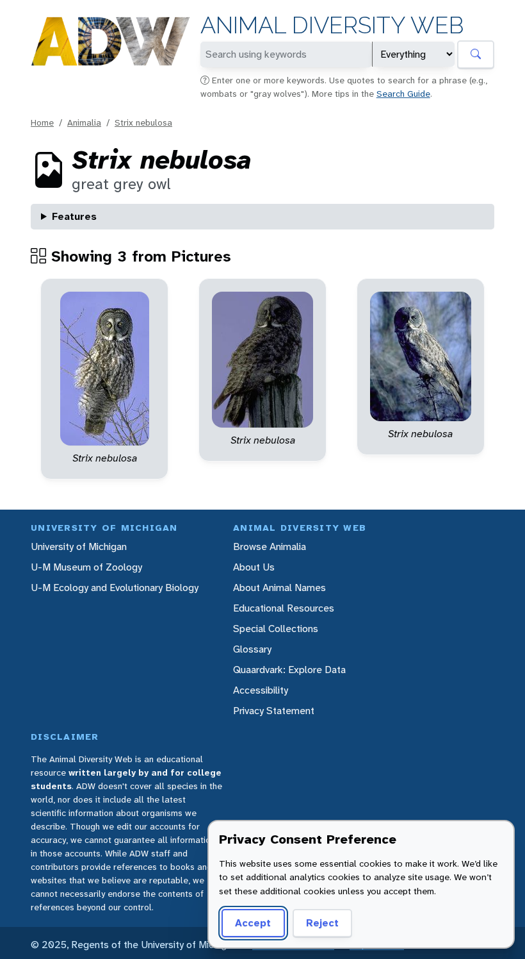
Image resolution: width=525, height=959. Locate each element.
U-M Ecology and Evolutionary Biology (114, 587)
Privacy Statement (273, 710)
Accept (253, 923)
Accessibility (260, 690)
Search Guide (403, 93)
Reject (322, 923)
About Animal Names (279, 587)
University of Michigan (79, 546)
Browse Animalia (269, 546)
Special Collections (275, 628)
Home (42, 122)
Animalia (84, 122)
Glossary (252, 649)
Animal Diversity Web (332, 25)
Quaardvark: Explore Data (289, 669)
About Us (254, 567)
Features (74, 216)
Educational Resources (283, 608)
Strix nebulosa (143, 122)
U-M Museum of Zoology (86, 567)
